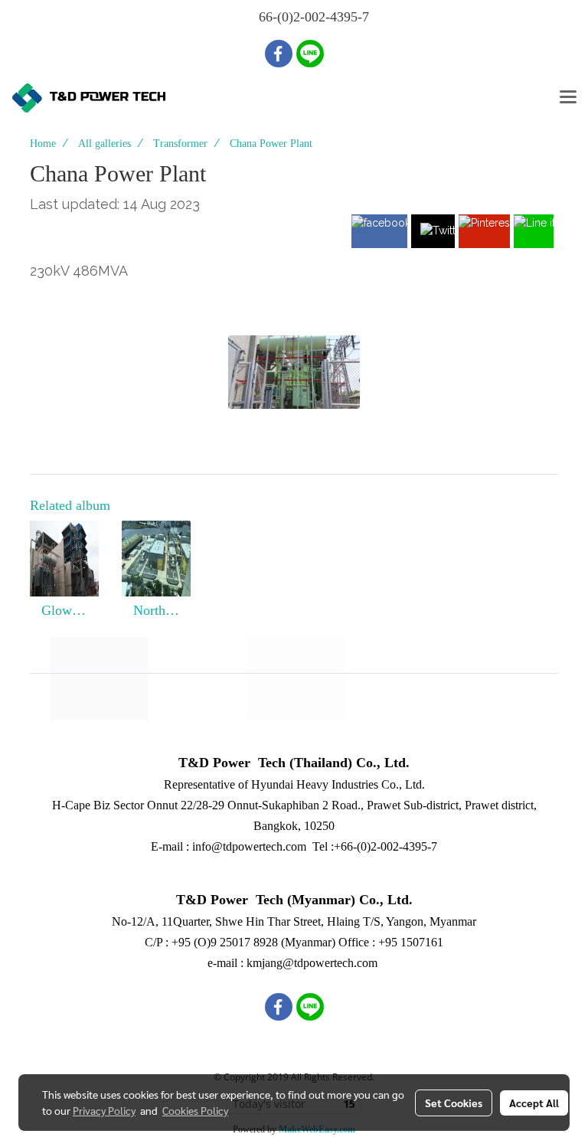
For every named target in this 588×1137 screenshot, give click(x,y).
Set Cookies (453, 1102)
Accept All (534, 1102)
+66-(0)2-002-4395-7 (385, 846)
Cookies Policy (195, 1110)
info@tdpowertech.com (249, 846)
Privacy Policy (104, 1110)
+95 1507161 (410, 942)
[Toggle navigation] (568, 98)
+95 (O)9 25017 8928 (224, 942)
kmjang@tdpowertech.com (312, 962)
